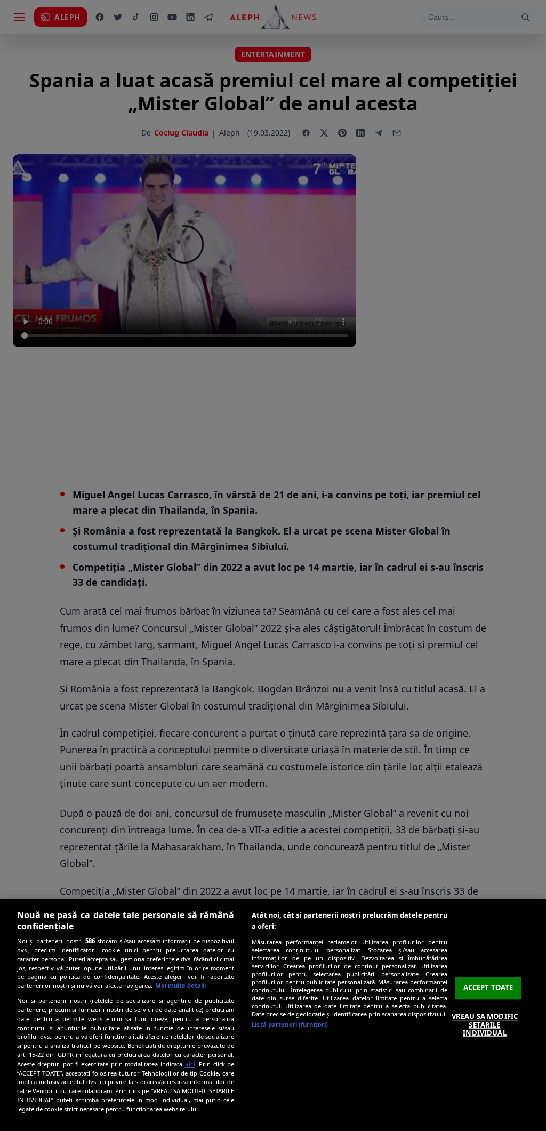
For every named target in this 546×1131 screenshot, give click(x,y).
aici (190, 1064)
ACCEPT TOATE (488, 988)
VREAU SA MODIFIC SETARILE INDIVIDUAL (485, 1024)
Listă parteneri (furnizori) (290, 1025)
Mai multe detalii (180, 986)
